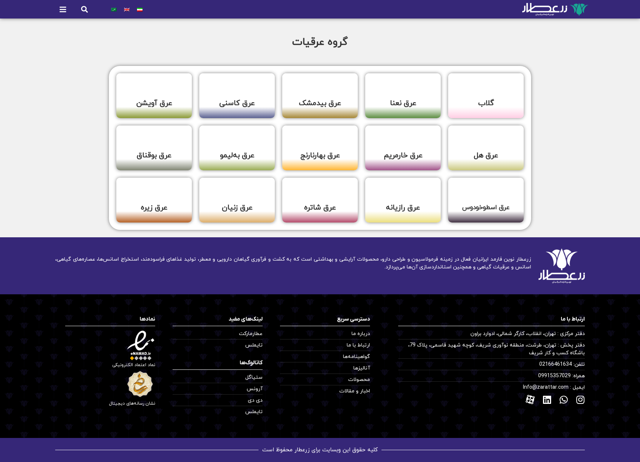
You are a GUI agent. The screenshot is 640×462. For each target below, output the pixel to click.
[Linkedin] (546, 399)
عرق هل (486, 155)
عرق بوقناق (154, 155)
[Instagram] (580, 399)
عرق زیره (154, 207)
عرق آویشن (154, 103)
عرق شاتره (320, 207)
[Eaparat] (530, 399)
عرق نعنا (403, 103)
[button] (84, 9)
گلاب (486, 103)
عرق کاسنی (237, 103)
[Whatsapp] (563, 399)
